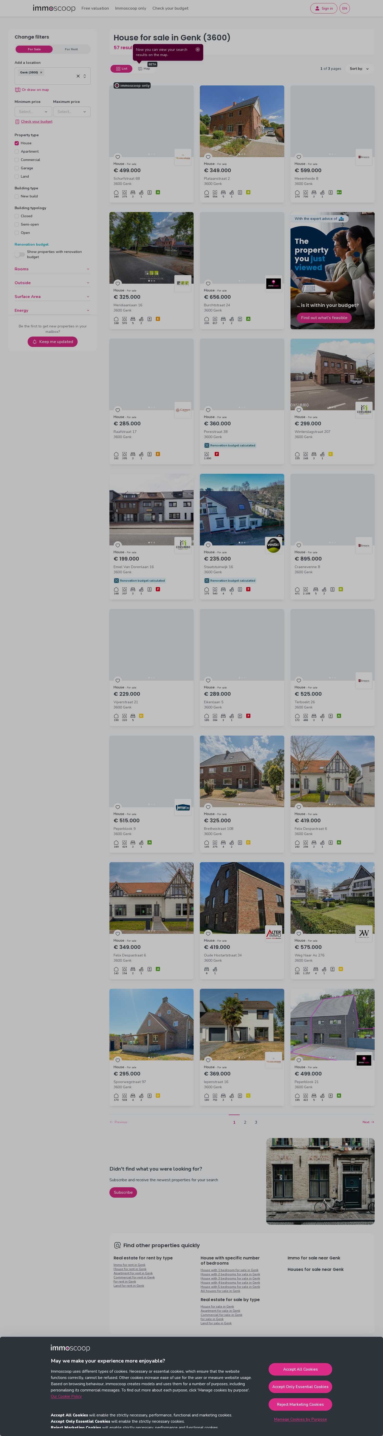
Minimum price (27, 101)
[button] (41, 72)
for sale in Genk (212, 1319)
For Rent (71, 49)
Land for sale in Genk (216, 1323)
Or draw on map (35, 89)
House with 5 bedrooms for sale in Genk (230, 1287)
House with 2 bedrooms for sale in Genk (230, 1274)
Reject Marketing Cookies (300, 1404)
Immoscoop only (130, 8)
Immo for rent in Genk (129, 1265)
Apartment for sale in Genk (220, 1311)
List (124, 68)
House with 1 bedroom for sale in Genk (229, 1270)
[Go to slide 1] (149, 154)
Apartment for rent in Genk (133, 1273)
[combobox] (46, 80)
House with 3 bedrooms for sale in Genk (230, 1278)
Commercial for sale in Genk (221, 1315)
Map (147, 68)
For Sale (34, 49)
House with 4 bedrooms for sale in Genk (230, 1282)
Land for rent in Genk (129, 1286)
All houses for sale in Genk (220, 1291)
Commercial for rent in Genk (134, 1277)
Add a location (28, 62)
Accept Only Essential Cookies (300, 1386)
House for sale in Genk (217, 1306)
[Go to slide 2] (151, 154)
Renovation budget (31, 244)
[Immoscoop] (54, 8)
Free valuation (95, 8)
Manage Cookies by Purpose (300, 1419)
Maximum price (66, 101)
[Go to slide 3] (154, 154)
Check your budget (170, 8)
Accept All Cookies (300, 1369)
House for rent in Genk (130, 1269)
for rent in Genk (125, 1281)
